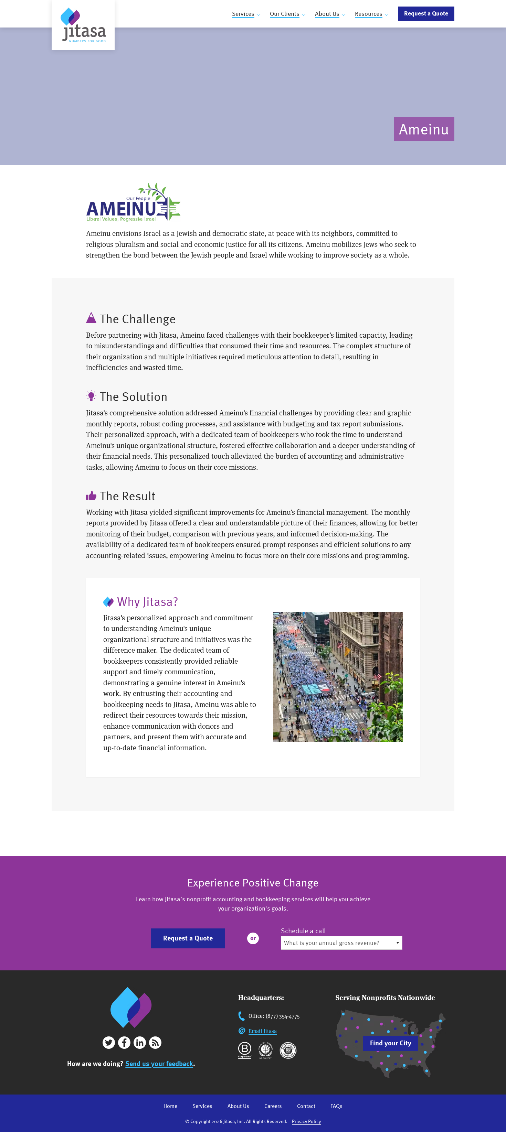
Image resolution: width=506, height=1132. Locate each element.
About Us (327, 13)
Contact (306, 1106)
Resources (368, 13)
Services (243, 13)
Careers (273, 1106)
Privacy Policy (306, 1121)
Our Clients (284, 13)
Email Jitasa (263, 1030)
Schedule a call (303, 930)
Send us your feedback (159, 1063)
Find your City (390, 1043)
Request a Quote (426, 13)
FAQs (336, 1106)
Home (170, 1106)
